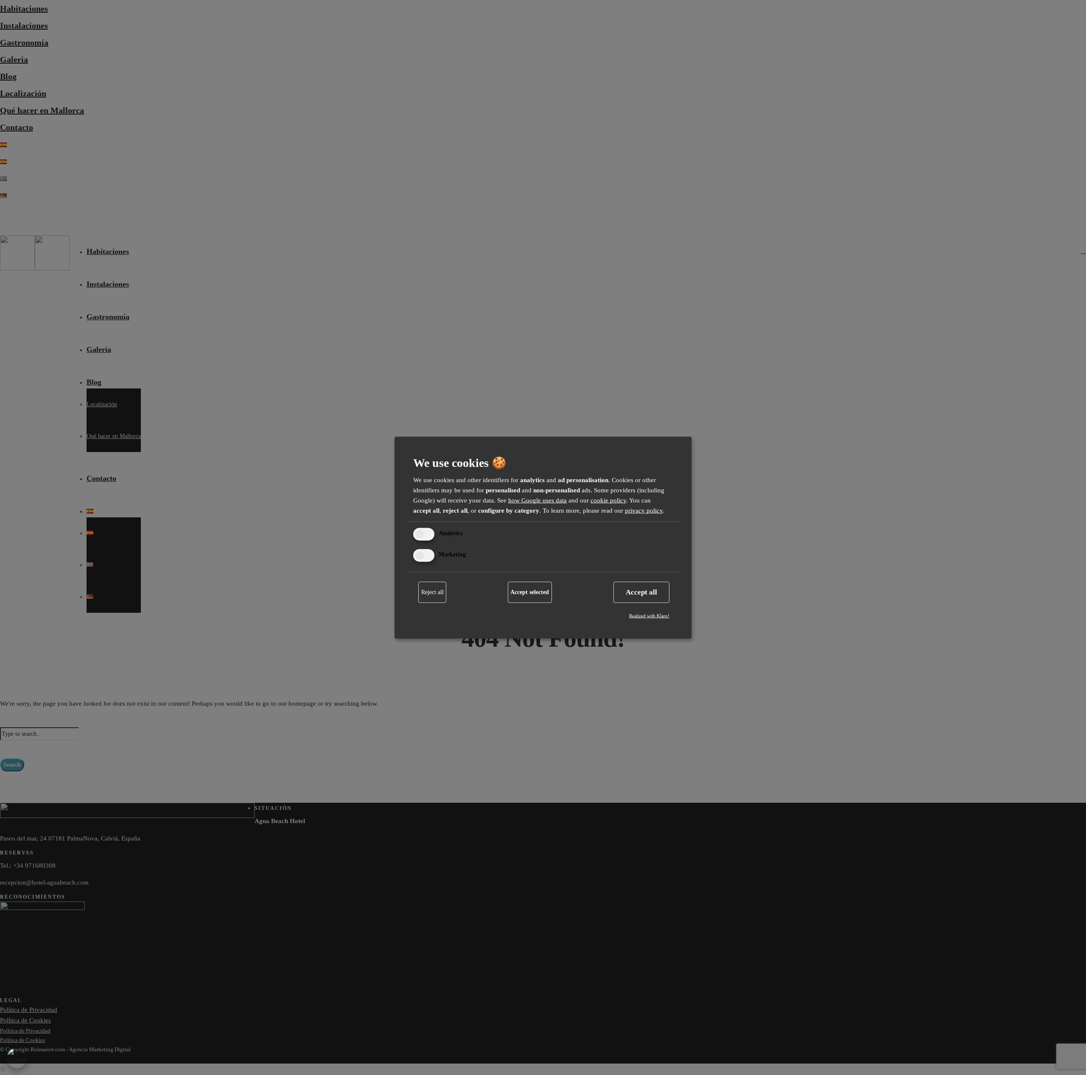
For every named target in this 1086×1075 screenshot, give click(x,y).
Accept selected (529, 592)
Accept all (641, 592)
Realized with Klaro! (649, 615)
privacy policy (644, 510)
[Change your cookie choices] (17, 1058)
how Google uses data (537, 500)
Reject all (432, 592)
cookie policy (608, 500)
